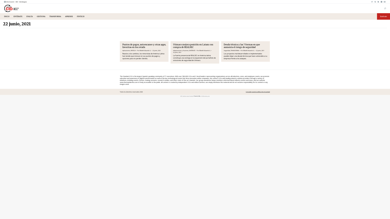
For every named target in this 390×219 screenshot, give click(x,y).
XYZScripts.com (205, 96)
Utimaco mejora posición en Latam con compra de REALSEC (193, 45)
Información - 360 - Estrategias (16, 2)
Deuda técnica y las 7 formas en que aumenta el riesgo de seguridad (242, 45)
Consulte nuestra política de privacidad (258, 92)
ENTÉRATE (192, 50)
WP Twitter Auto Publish (186, 96)
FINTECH (133, 50)
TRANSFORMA (235, 50)
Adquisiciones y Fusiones (181, 50)
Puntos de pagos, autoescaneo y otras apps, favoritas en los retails (144, 45)
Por (144, 50)
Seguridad (227, 50)
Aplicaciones (126, 50)
